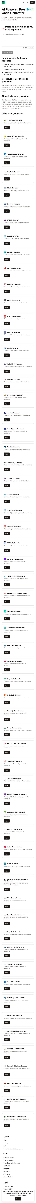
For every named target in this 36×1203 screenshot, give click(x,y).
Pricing (5, 1143)
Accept (18, 1199)
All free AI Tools (8, 1177)
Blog (4, 1145)
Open (6, 127)
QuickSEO (6, 1168)
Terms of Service (8, 1186)
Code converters (8, 1157)
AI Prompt (6, 1174)
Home (5, 1140)
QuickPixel (6, 1166)
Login (32, 2)
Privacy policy (7, 1189)
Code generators (8, 1160)
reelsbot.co (6, 1171)
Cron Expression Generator (11, 1163)
